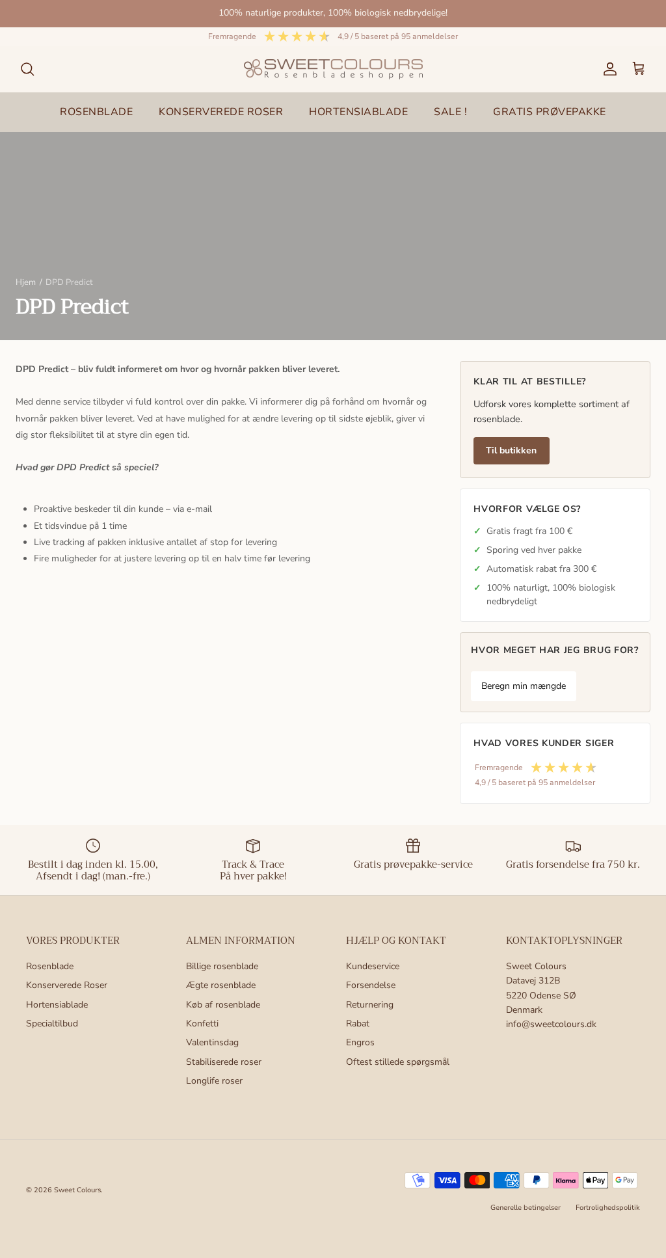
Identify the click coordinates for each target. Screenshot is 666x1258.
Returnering (369, 1004)
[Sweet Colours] (333, 69)
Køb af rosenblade (223, 1004)
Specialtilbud (52, 1023)
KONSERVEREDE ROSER (221, 112)
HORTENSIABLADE (358, 112)
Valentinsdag (212, 1042)
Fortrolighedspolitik (608, 1207)
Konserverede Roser (66, 985)
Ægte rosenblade (221, 985)
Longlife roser (214, 1081)
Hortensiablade (57, 1004)
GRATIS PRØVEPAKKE (549, 112)
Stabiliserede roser (223, 1062)
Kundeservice (372, 966)
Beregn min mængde (523, 686)
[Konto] (607, 69)
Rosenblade (49, 966)
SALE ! (450, 112)
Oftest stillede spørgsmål (397, 1062)
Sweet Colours (77, 1190)
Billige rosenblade (222, 966)
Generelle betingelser (525, 1207)
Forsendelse (370, 985)
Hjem (26, 282)
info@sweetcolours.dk (551, 1024)
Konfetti (202, 1023)
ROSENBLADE (96, 112)
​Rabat (357, 1023)
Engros (360, 1042)
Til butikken (511, 450)
